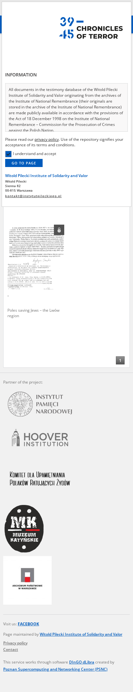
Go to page (24, 163)
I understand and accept (34, 153)
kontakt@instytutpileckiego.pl (33, 196)
